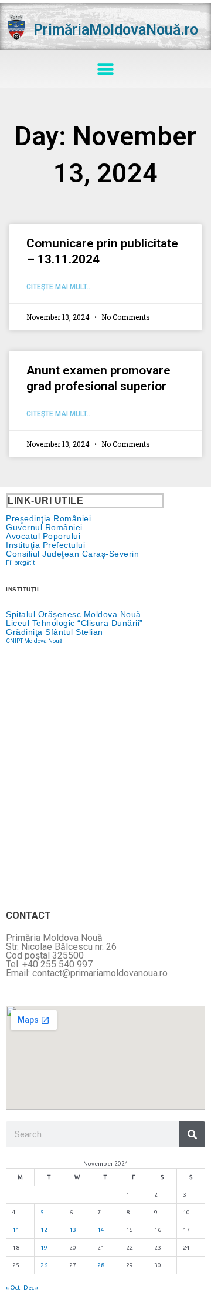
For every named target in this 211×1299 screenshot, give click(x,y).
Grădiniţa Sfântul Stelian (54, 632)
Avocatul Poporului (43, 536)
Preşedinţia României (48, 518)
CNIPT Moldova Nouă (34, 641)
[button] (106, 69)
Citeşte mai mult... (59, 287)
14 (100, 1230)
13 (72, 1230)
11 (15, 1230)
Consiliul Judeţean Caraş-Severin (72, 553)
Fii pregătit (20, 563)
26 (43, 1265)
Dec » (30, 1287)
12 (43, 1230)
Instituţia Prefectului (45, 545)
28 (100, 1265)
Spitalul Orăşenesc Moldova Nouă (73, 614)
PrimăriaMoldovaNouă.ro (115, 29)
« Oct (13, 1287)
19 (43, 1247)
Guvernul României (44, 527)
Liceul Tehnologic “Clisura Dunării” (74, 623)
